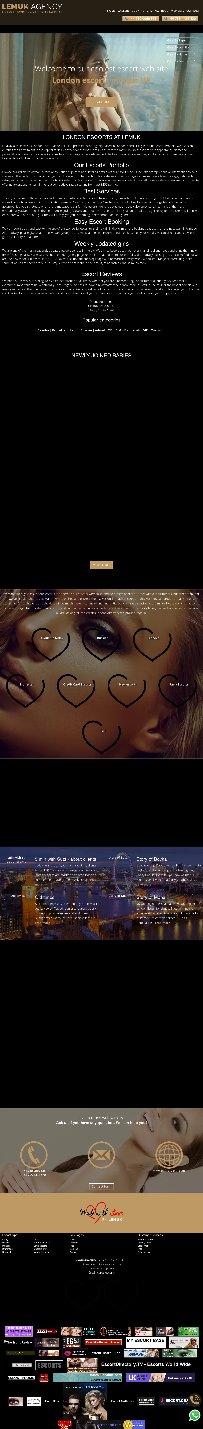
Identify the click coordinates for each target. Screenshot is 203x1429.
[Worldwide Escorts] (184, 1342)
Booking (138, 10)
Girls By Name (177, 54)
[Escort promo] (21, 1377)
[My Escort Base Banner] (146, 1342)
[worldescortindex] (143, 1331)
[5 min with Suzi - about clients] (16, 868)
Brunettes (59, 330)
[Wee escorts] (34, 1401)
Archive (73, 1251)
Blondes (43, 330)
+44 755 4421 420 (181, 18)
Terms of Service (146, 1239)
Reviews (74, 1242)
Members (177, 10)
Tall (103, 731)
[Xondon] (87, 1377)
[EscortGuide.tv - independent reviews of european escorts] (179, 1353)
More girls (101, 565)
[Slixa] (146, 1401)
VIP (145, 330)
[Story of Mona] (118, 907)
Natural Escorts (42, 1242)
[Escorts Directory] (47, 1331)
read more (143, 884)
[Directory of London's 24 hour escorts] (44, 1377)
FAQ (140, 1248)
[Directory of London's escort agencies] (103, 1342)
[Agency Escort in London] (15, 1401)
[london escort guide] (141, 1353)
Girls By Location (179, 47)
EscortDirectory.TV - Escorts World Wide (146, 1364)
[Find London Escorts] (49, 1353)
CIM (118, 330)
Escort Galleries (122, 1401)
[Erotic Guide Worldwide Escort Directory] (72, 1342)
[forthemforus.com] (188, 1331)
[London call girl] (160, 1377)
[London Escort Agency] (49, 1365)
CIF (110, 330)
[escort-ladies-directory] (82, 1365)
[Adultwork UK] (110, 1424)
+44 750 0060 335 (142, 18)
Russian (86, 330)
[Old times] (16, 907)
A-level (100, 330)
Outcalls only (40, 1248)
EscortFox (52, 1401)
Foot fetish (132, 330)
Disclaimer (143, 1245)
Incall (36, 1239)
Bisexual (6, 1251)
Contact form (101, 1186)
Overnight (158, 330)
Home (111, 10)
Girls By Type (176, 40)
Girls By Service (177, 61)
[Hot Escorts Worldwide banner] (78, 1331)
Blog (164, 10)
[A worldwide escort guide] (20, 1353)
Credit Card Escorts (77, 684)
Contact (193, 10)
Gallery (123, 10)
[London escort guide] (19, 1331)
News (73, 1239)
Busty (5, 1239)
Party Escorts (178, 684)
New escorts (128, 684)
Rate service (144, 1251)
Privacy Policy (145, 1242)
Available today (52, 638)
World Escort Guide (106, 1353)
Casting (153, 10)
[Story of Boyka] (118, 868)
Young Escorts (41, 1251)
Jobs (72, 1245)
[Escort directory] (85, 1401)
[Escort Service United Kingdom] (65, 1424)
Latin (73, 330)
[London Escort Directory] (47, 1342)
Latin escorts (40, 1245)
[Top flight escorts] (22, 1365)
